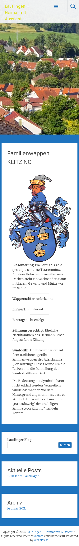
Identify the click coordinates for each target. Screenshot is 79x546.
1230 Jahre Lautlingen (23, 476)
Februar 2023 (16, 508)
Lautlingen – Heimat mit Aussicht (17, 12)
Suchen (65, 445)
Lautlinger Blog (19, 440)
